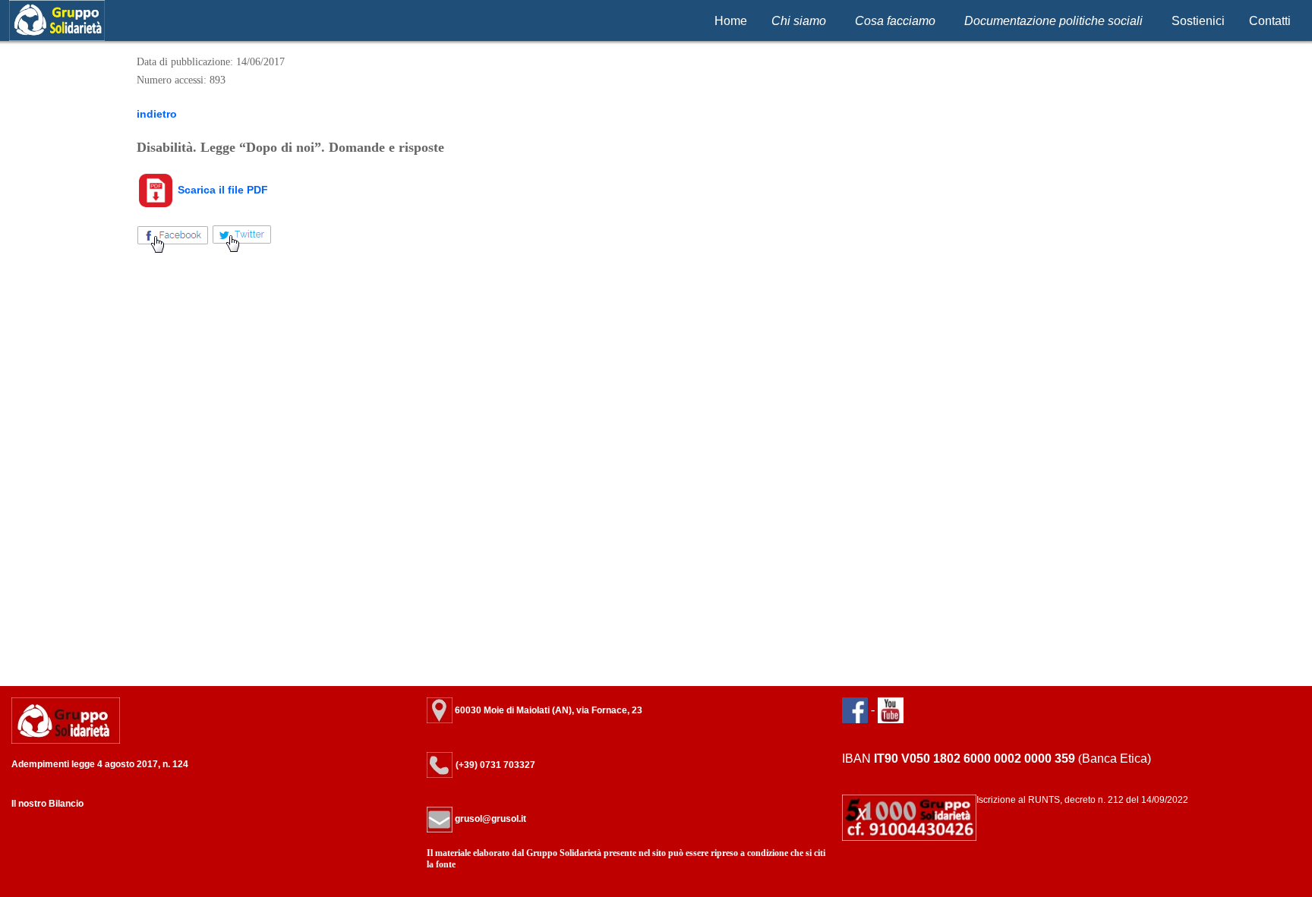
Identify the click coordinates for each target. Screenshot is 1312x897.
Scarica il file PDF (221, 190)
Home (730, 20)
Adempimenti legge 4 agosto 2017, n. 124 (99, 764)
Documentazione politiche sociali (1053, 20)
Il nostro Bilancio (47, 803)
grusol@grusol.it (489, 819)
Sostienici (1198, 20)
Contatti (1270, 20)
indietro (157, 114)
